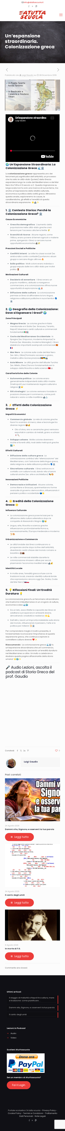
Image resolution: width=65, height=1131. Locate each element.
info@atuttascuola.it (33, 2)
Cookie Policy (14, 1113)
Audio (13, 1033)
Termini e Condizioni (33, 1113)
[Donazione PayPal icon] (36, 6)
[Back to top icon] (59, 1125)
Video (13, 1037)
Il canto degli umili (15, 895)
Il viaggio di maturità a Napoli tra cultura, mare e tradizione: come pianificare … (31, 999)
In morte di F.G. (13, 948)
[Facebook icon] (29, 6)
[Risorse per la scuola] (32, 14)
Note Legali (40, 1116)
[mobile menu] (60, 15)
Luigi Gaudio (28, 75)
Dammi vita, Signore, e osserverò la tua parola (29, 829)
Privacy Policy (49, 1110)
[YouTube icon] (32, 6)
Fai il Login (18, 1085)
